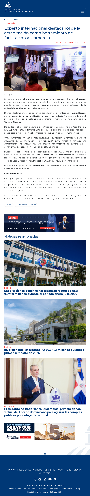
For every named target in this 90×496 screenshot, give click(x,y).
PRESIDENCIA (24, 470)
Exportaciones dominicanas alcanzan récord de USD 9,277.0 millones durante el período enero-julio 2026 (41, 292)
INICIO (11, 470)
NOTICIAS (37, 470)
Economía (10, 23)
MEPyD (9, 205)
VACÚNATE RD (64, 470)
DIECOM (78, 470)
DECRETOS (50, 470)
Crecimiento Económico (25, 205)
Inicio (6, 19)
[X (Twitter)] (35, 479)
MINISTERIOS (45, 473)
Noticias (15, 19)
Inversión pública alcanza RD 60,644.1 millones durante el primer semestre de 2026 (44, 351)
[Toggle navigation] (82, 11)
